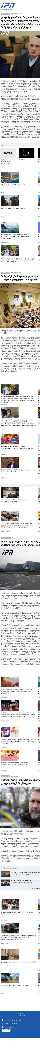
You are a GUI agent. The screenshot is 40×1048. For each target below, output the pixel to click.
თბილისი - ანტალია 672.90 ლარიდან (13, 184)
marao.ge (3, 747)
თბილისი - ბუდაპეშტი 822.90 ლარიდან (13, 208)
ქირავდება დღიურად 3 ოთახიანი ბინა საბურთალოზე (19, 962)
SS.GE (3, 145)
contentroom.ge (5, 508)
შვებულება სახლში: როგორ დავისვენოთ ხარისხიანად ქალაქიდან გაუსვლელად (14, 763)
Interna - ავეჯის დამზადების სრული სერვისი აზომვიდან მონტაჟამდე (15, 500)
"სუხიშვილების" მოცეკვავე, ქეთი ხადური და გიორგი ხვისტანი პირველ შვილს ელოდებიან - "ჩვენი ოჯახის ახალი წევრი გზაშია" (18, 741)
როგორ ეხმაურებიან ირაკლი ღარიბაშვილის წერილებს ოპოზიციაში (16, 470)
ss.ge (2, 970)
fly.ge (2, 192)
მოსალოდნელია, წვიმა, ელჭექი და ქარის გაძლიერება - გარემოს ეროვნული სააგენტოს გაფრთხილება (16, 236)
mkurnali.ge (4, 697)
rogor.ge (3, 770)
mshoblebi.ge (5, 720)
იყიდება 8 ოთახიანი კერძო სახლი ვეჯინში (15, 985)
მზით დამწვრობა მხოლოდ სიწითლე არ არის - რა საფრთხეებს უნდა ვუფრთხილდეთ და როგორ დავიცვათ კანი (17, 691)
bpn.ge (3, 454)
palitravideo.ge (5, 242)
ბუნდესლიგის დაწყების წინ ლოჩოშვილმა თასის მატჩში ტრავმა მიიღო (17, 913)
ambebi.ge (4, 404)
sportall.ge (4, 920)
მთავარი (21, 1013)
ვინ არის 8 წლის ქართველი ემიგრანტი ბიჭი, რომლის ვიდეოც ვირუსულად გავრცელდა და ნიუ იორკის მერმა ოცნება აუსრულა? (18, 259)
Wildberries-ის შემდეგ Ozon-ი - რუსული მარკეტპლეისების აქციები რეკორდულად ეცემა (17, 447)
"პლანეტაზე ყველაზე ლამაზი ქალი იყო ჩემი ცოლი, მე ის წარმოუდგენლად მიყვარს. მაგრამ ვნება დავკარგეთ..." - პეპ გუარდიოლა (19, 937)
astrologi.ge (4, 943)
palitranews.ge (5, 478)
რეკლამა (22, 1015)
